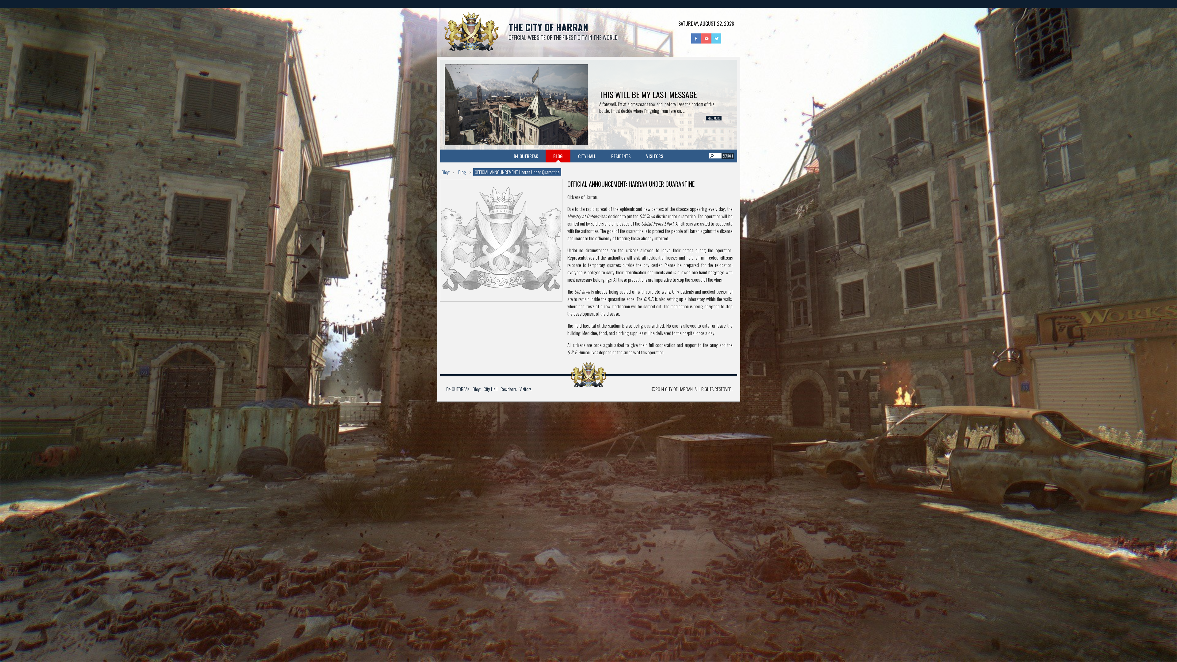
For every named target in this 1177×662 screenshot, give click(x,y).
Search (728, 156)
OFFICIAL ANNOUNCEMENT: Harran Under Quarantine (517, 172)
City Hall (587, 156)
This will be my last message (648, 95)
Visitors (654, 156)
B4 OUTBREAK (526, 156)
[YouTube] (706, 37)
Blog (558, 156)
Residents (621, 156)
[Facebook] (696, 37)
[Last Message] (516, 104)
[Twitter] (716, 37)
